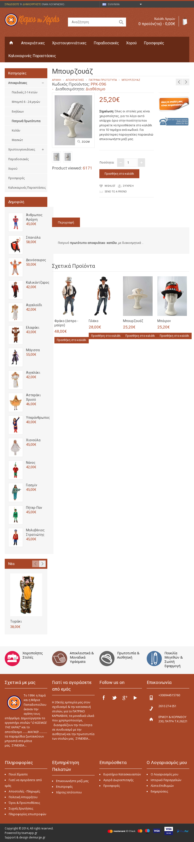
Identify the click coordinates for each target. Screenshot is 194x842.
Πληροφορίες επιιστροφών (27, 814)
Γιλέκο (93, 321)
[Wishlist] (71, 311)
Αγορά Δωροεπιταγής (118, 780)
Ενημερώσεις (159, 791)
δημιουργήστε (32, 4)
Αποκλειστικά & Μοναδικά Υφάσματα (82, 657)
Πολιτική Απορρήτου (23, 797)
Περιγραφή (66, 222)
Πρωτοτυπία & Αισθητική (128, 655)
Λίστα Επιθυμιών (162, 786)
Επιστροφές (64, 787)
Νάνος (30, 462)
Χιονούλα (33, 440)
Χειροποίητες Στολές (32, 655)
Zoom (86, 141)
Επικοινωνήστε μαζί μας (72, 781)
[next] (186, 82)
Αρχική (56, 80)
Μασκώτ (17, 140)
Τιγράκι (16, 621)
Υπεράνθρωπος (38, 417)
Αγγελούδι (34, 305)
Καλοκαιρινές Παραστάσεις (32, 56)
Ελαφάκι (32, 327)
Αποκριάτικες (33, 43)
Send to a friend (116, 191)
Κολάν (16, 130)
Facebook (103, 697)
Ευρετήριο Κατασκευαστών (122, 774)
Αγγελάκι (33, 372)
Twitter (114, 697)
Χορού (131, 43)
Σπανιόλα (33, 237)
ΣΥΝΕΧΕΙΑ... (19, 745)
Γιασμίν (31, 485)
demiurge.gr (37, 837)
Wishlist (110, 185)
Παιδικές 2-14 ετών (24, 92)
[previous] (179, 82)
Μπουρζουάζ (131, 80)
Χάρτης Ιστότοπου (69, 792)
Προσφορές (154, 43)
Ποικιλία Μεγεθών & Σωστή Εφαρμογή (173, 659)
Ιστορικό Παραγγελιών (166, 780)
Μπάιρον (164, 321)
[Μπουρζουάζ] (56, 157)
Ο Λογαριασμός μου (164, 774)
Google (124, 697)
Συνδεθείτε (12, 4)
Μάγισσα (33, 350)
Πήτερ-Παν (34, 508)
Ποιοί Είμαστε (18, 774)
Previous (35, 563)
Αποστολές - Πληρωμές (24, 791)
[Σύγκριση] (79, 311)
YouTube (135, 697)
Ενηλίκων (18, 111)
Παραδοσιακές (106, 43)
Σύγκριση (128, 185)
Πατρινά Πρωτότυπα (26, 121)
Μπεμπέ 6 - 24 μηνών (26, 102)
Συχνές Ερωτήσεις (21, 808)
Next (42, 563)
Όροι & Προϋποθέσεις (24, 803)
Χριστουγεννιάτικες (69, 43)
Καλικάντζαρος (37, 282)
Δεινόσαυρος (36, 260)
